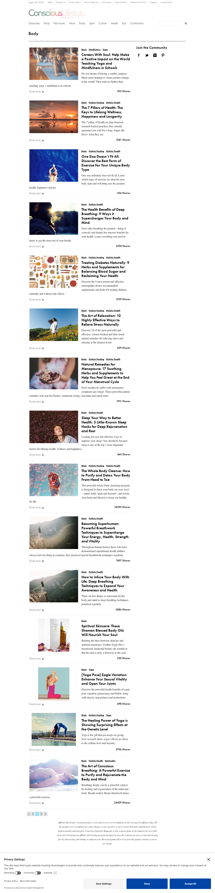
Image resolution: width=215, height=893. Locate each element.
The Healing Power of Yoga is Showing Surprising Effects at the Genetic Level (104, 725)
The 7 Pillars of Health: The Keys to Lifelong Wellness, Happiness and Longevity (102, 112)
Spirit (92, 23)
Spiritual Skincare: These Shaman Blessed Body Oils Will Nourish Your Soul (102, 630)
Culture (103, 23)
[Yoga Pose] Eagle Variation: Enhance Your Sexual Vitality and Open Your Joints (104, 679)
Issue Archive (166, 2)
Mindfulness (95, 50)
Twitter (146, 55)
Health (114, 23)
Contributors (137, 23)
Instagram (155, 55)
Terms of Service (91, 2)
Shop (50, 2)
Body (82, 23)
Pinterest (163, 55)
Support (153, 2)
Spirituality (110, 761)
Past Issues (59, 23)
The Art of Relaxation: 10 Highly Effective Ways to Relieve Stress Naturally (101, 320)
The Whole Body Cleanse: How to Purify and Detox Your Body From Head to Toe (105, 475)
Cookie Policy (121, 2)
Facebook (138, 55)
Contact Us (61, 2)
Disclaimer (106, 2)
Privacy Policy (75, 2)
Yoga (105, 50)
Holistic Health (113, 103)
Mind (72, 23)
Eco (124, 23)
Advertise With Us (138, 2)
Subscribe (34, 23)
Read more (35, 91)
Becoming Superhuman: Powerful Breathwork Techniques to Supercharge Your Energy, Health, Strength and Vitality (105, 532)
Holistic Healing (96, 103)
